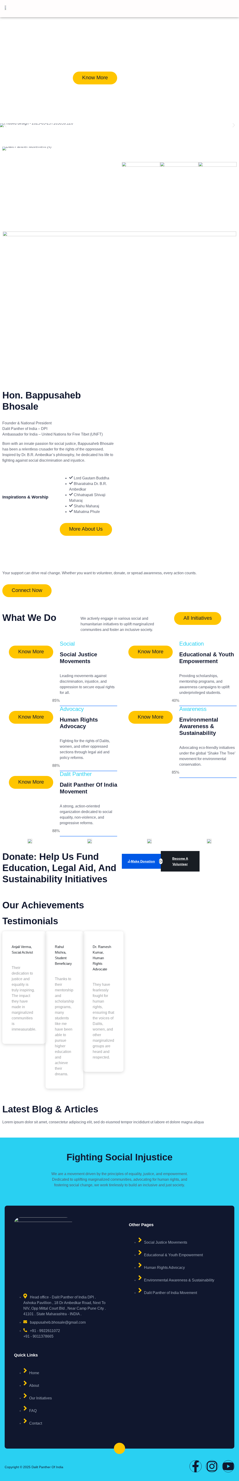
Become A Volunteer (180, 861)
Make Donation (143, 861)
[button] (5, 125)
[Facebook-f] (196, 1466)
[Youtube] (228, 1466)
